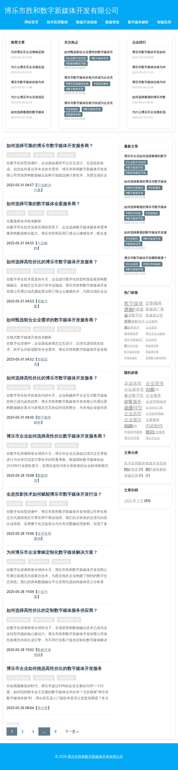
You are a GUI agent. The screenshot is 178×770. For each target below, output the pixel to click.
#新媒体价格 (73, 114)
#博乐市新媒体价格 (77, 84)
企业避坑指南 (133, 420)
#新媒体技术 (66, 155)
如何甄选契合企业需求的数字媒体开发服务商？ (88, 52)
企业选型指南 (155, 413)
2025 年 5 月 (133, 500)
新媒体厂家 (155, 309)
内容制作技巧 (154, 426)
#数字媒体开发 (100, 58)
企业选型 (151, 327)
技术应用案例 (57, 22)
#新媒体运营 (66, 387)
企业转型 (151, 340)
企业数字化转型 (133, 315)
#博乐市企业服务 (19, 387)
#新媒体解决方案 (76, 63)
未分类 (42, 707)
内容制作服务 (133, 432)
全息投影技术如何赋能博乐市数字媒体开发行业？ (54, 494)
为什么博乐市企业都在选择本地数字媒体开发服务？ (27, 67)
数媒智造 (112, 22)
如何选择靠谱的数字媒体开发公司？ (27, 112)
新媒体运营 (154, 315)
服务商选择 (131, 334)
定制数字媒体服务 (156, 358)
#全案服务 (36, 213)
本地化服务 (130, 358)
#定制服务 (72, 109)
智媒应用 (164, 22)
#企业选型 (132, 264)
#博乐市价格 (133, 213)
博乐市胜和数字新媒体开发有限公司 (95, 756)
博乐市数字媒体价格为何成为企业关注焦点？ (88, 77)
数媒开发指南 (86, 22)
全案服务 (153, 419)
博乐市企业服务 (155, 334)
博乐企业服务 (155, 432)
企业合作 (133, 383)
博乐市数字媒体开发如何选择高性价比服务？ (149, 52)
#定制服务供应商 (19, 619)
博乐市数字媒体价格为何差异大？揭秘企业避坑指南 (149, 67)
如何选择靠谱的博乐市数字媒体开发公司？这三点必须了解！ (145, 181)
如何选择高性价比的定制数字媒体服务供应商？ (52, 610)
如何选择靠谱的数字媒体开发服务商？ (145, 232)
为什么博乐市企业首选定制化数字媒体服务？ (27, 97)
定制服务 (154, 303)
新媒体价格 (152, 352)
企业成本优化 (134, 389)
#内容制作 (132, 238)
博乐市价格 (131, 346)
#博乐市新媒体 (134, 188)
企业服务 (152, 321)
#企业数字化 (16, 213)
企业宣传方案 (155, 383)
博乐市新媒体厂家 (134, 340)
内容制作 (130, 426)
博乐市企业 (153, 438)
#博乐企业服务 (17, 445)
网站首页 (31, 22)
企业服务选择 (133, 401)
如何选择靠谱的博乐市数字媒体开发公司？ (149, 97)
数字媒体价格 (132, 352)
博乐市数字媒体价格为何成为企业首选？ (27, 82)
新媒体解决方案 (134, 321)
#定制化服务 (101, 84)
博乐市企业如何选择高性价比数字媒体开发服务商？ (56, 436)
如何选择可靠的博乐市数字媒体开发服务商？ (50, 145)
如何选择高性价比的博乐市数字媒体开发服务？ (52, 262)
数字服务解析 (138, 22)
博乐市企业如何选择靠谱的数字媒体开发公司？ (145, 156)
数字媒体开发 (133, 303)
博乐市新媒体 (134, 309)
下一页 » (72, 731)
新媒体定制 (152, 345)
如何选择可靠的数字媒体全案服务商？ (43, 203)
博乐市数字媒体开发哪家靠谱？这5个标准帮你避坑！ (145, 258)
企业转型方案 (154, 407)
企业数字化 (152, 389)
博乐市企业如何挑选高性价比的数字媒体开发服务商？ (54, 669)
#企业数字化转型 (76, 58)
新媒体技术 (131, 327)
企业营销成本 (156, 401)
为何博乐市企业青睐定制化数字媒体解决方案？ (27, 52)
